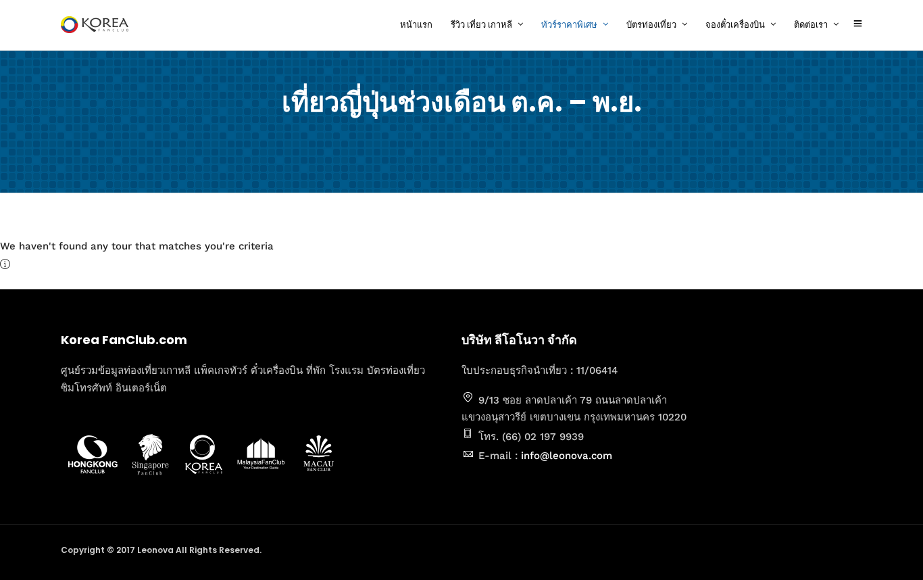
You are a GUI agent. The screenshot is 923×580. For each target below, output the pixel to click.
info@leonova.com (566, 456)
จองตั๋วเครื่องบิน (735, 24)
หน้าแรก (416, 24)
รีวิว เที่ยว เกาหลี (481, 24)
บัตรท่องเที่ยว (651, 24)
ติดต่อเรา (811, 24)
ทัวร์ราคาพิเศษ (569, 24)
